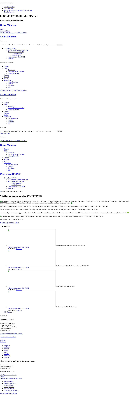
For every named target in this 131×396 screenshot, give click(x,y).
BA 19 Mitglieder (17, 53)
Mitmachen (7, 80)
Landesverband (8, 385)
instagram (3, 340)
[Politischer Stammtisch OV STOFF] (32, 245)
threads (6, 350)
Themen (6, 66)
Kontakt (6, 77)
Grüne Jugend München (11, 390)
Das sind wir (11, 70)
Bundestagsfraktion (10, 383)
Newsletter (11, 85)
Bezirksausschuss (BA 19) (16, 52)
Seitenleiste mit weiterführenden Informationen (18, 10)
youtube (6, 354)
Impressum (3, 378)
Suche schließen (5, 133)
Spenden (10, 84)
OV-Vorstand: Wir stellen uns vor (18, 50)
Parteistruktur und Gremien (16, 71)
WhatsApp (7, 355)
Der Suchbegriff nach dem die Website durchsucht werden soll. (19, 45)
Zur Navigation (8, 8)
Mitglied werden (13, 82)
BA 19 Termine (16, 55)
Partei (5, 68)
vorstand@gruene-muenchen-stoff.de (11, 333)
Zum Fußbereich (9, 12)
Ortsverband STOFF (10, 48)
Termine (6, 75)
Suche (6, 78)
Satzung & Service (13, 73)
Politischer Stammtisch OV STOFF (18, 247)
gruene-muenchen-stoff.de (8, 337)
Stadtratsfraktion (9, 388)
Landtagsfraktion (9, 387)
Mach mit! (11, 59)
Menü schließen (5, 31)
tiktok (5, 352)
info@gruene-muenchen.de (8, 375)
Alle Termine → (9, 312)
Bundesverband (8, 381)
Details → (19, 249)
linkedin (6, 348)
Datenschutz (11, 378)
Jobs (9, 87)
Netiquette (19, 378)
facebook (3, 342)
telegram (6, 357)
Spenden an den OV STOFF (16, 57)
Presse (2, 376)
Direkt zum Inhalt (9, 7)
